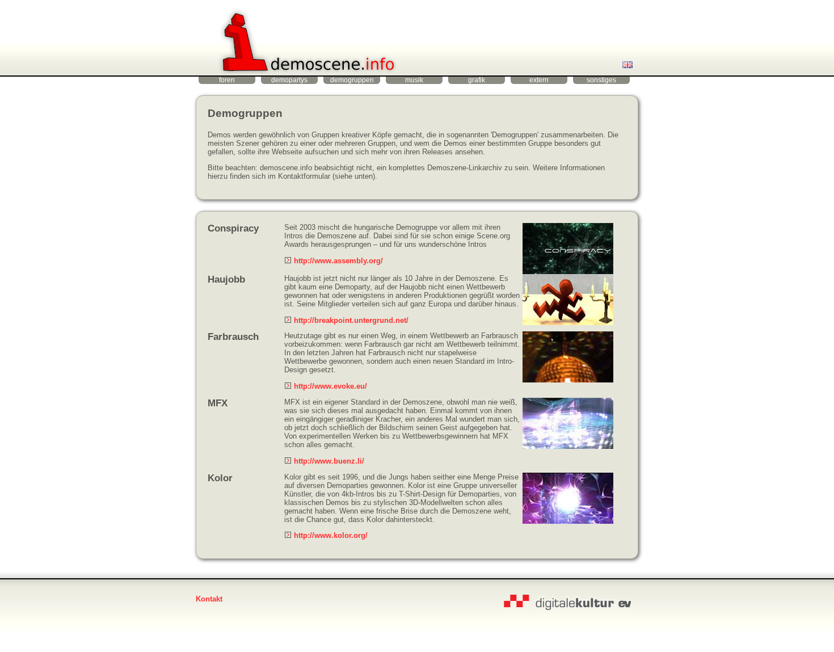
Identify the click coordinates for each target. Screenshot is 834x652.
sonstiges (601, 80)
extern (539, 80)
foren (227, 80)
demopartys (289, 80)
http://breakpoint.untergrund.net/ (351, 320)
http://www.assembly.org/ (338, 260)
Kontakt (209, 599)
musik (414, 80)
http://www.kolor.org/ (331, 535)
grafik (476, 80)
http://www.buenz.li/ (329, 461)
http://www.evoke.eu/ (330, 386)
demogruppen (352, 80)
